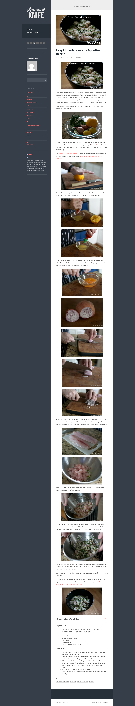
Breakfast (29, 99)
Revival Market (96, 141)
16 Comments (78, 57)
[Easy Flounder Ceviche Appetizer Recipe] (82, 30)
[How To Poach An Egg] (32, 66)
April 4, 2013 (60, 57)
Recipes (29, 132)
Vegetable (29, 138)
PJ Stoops (72, 141)
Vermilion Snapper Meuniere (68, 150)
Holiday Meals (30, 112)
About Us (29, 29)
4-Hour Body (30, 92)
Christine (69, 57)
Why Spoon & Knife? (32, 32)
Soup (28, 142)
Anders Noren (100, 678)
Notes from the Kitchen (33, 125)
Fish (28, 121)
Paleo (28, 129)
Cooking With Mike (32, 102)
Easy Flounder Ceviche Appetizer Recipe (78, 52)
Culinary (29, 105)
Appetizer (29, 96)
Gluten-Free (30, 109)
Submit (44, 79)
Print (105, 594)
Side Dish (29, 135)
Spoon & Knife (64, 678)
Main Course (30, 115)
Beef (28, 118)
